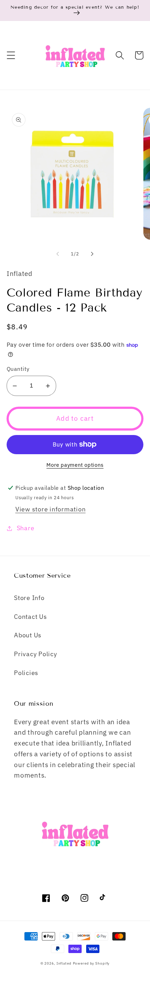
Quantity (18, 368)
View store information (50, 509)
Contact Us (30, 617)
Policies (26, 673)
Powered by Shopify (91, 963)
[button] (11, 55)
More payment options (75, 465)
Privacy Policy (35, 654)
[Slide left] (58, 254)
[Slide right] (92, 254)
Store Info (29, 598)
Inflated (64, 963)
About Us (28, 635)
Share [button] (26, 528)
